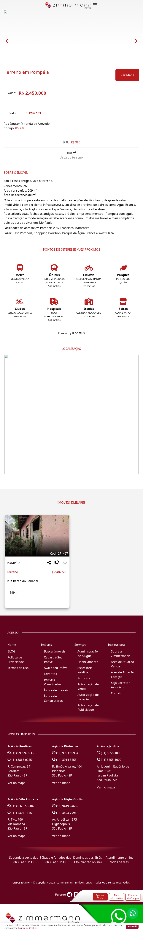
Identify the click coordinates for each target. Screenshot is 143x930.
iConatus (78, 333)
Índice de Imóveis (56, 690)
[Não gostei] (57, 562)
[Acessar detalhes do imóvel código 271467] (37, 599)
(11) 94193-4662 (66, 806)
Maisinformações (116, 897)
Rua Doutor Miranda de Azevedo (27, 124)
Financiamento (87, 662)
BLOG (11, 651)
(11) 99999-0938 (22, 753)
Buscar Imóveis (54, 651)
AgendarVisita (100, 897)
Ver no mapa (16, 783)
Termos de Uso (18, 668)
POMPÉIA (13, 563)
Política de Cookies (27, 928)
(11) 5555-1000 (110, 753)
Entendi (132, 926)
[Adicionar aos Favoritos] (65, 562)
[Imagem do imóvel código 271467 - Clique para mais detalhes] (37, 536)
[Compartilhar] (49, 562)
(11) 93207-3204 (22, 806)
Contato (116, 693)
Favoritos (50, 674)
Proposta (83, 678)
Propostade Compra (133, 897)
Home (11, 645)
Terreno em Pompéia (27, 72)
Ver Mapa (127, 75)
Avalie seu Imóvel (56, 668)
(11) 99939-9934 (66, 753)
